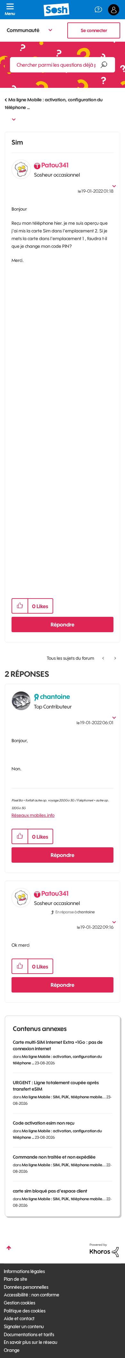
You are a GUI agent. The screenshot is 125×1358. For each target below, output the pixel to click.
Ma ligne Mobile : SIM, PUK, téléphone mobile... (64, 1096)
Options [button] (9, 118)
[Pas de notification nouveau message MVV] (103, 658)
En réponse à (75, 912)
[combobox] (62, 64)
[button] (20, 606)
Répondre (62, 624)
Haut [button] (9, 1248)
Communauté (23, 30)
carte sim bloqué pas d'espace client (50, 1191)
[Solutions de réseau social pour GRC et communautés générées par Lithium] (104, 1250)
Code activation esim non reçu (43, 1123)
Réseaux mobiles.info (33, 815)
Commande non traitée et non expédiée (54, 1157)
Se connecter (94, 30)
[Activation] (114, 658)
